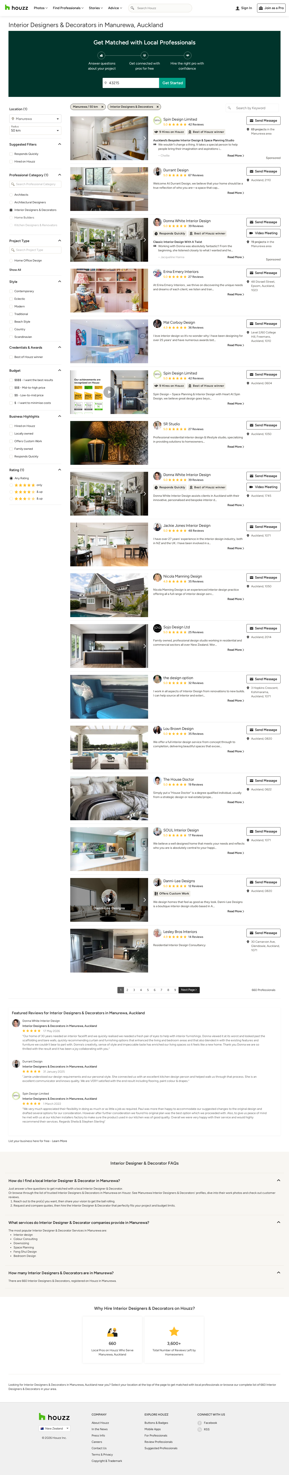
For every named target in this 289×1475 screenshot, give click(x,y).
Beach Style (22, 321)
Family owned (23, 449)
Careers (97, 1442)
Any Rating (22, 478)
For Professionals (155, 1435)
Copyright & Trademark (107, 1461)
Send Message (266, 120)
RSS (207, 1429)
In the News (100, 1429)
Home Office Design (28, 260)
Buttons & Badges (156, 1423)
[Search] (132, 8)
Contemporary (24, 291)
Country (19, 329)
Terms (96, 1454)
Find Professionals (66, 8)
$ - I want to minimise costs (32, 403)
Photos (39, 8)
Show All (15, 270)
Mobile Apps (152, 1429)
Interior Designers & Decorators (35, 210)
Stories (94, 8)
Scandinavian (23, 337)
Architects (21, 195)
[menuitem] (40, 8)
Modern (19, 306)
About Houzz (100, 1423)
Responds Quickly (26, 154)
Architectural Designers (30, 202)
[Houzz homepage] (16, 7)
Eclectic (19, 299)
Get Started (172, 83)
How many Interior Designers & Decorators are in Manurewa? (61, 1273)
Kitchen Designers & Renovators (35, 225)
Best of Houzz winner (28, 357)
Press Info (98, 1435)
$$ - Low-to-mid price (29, 395)
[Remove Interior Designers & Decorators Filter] (158, 107)
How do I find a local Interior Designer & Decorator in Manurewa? (64, 1180)
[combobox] (160, 8)
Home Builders (24, 217)
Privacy (108, 1454)
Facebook (210, 1423)
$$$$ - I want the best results (33, 380)
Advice (113, 8)
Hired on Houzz (24, 161)
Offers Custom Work (28, 441)
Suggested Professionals (161, 1448)
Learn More (59, 1141)
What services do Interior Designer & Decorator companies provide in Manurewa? (78, 1222)
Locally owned (23, 433)
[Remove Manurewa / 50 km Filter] (102, 107)
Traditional (21, 314)
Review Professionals (158, 1442)
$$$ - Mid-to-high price (29, 387)
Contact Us (99, 1448)
